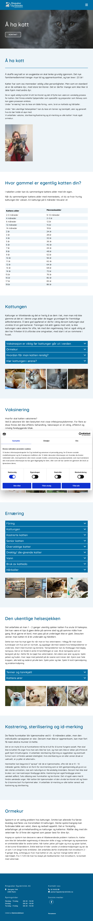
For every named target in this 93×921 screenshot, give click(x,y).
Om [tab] (76, 441)
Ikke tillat (17, 486)
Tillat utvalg (46, 486)
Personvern (52, 913)
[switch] (35, 476)
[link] (85, 343)
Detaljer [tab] (46, 441)
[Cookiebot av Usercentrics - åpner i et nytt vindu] (80, 434)
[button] (86, 5)
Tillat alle (76, 486)
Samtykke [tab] (16, 441)
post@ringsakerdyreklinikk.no (62, 892)
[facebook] (51, 902)
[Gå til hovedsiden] (14, 5)
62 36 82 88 (55, 889)
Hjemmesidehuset (18, 913)
